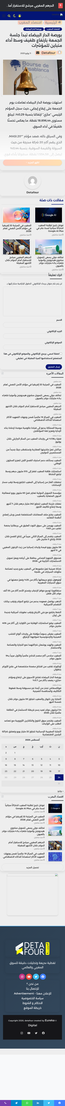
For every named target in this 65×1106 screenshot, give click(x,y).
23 (6, 771)
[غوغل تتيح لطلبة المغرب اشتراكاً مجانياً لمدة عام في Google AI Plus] (48, 215)
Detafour (48, 53)
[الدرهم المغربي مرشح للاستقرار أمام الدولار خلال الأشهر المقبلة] (16, 246)
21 (24, 771)
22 (15, 771)
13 (33, 765)
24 (59, 777)
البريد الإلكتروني (54, 331)
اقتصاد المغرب (30, 22)
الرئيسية (51, 22)
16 (6, 765)
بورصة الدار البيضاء (34, 29)
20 (32, 771)
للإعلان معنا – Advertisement (32, 993)
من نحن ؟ (33, 984)
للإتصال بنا (32, 988)
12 (41, 765)
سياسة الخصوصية (32, 998)
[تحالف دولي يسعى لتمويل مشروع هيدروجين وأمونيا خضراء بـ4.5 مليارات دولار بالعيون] (48, 246)
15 (15, 765)
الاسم (59, 320)
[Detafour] (57, 16)
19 (41, 771)
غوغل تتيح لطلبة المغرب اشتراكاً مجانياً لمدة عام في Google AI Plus (49, 228)
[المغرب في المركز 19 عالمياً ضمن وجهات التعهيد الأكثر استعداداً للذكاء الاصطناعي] (55, 856)
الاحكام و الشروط (33, 1003)
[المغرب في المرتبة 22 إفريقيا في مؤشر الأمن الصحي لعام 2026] (16, 215)
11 (50, 765)
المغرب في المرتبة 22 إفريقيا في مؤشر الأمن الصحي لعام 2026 (16, 228)
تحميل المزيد (32, 867)
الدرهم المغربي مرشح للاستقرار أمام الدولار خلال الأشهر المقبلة (18, 260)
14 (24, 765)
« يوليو (60, 791)
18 (50, 771)
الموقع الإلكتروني (53, 342)
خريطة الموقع (32, 1008)
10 (59, 765)
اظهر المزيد (33, 162)
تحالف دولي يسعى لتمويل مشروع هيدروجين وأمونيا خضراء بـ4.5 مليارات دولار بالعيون (50, 261)
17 (59, 771)
